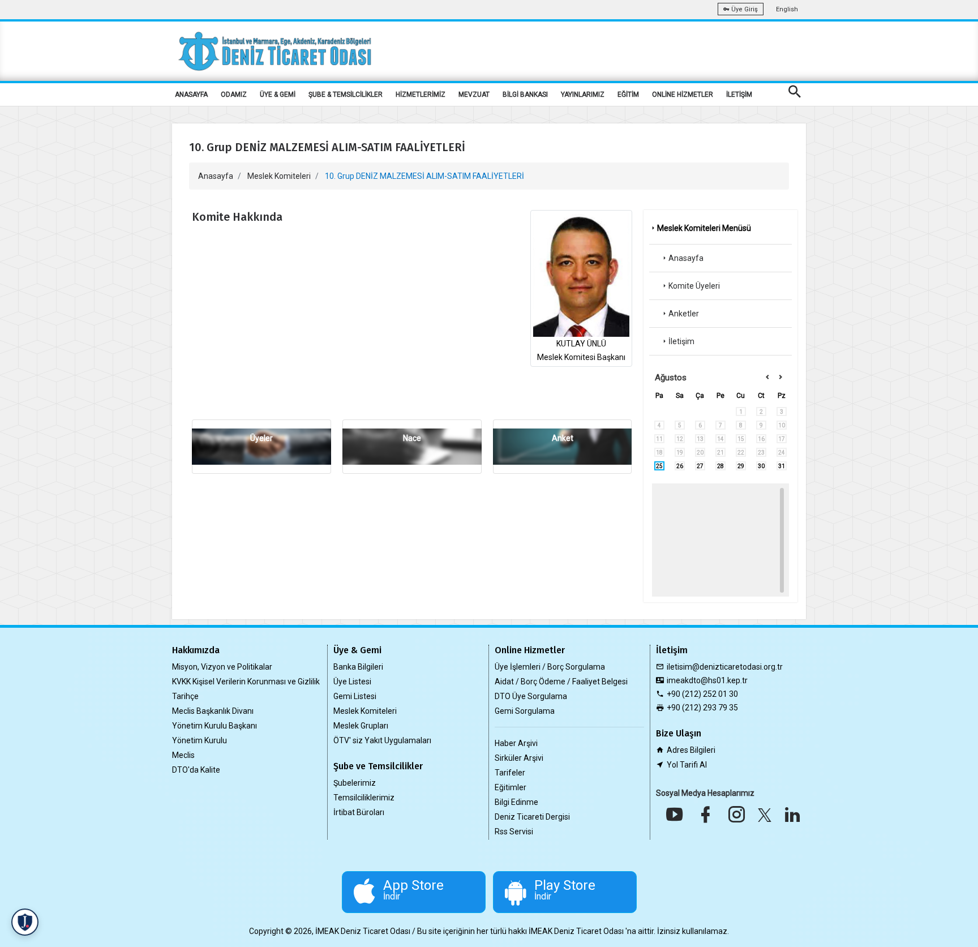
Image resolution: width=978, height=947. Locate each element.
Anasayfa (215, 176)
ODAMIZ (234, 94)
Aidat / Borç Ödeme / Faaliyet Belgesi (561, 681)
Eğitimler (510, 787)
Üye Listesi (352, 681)
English (787, 9)
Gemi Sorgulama (525, 710)
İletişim (681, 341)
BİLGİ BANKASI (525, 94)
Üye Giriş (744, 9)
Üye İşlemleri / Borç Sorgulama (550, 666)
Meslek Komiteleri (279, 176)
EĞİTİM (628, 94)
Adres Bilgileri (691, 750)
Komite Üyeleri (694, 285)
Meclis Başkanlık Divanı (213, 710)
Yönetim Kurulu (199, 740)
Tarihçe (185, 696)
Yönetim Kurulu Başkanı (214, 725)
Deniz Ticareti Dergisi (532, 816)
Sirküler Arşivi (519, 757)
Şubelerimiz (354, 782)
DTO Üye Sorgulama (531, 696)
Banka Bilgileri (358, 666)
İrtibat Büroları (358, 812)
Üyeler (261, 438)
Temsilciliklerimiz (363, 797)
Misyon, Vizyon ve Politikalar (222, 666)
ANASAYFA (191, 94)
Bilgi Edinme (516, 802)
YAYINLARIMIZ (582, 94)
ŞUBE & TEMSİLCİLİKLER (345, 94)
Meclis (183, 755)
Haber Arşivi (516, 743)
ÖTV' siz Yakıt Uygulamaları (382, 740)
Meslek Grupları (360, 725)
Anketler (683, 313)
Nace (412, 438)
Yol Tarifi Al (687, 764)
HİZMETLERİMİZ (420, 94)
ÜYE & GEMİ (277, 94)
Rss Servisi (514, 831)
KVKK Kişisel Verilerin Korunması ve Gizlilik (246, 681)
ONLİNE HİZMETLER (682, 94)
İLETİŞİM (739, 94)
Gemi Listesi (354, 696)
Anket (562, 438)
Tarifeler (510, 772)
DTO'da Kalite (196, 769)
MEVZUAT (474, 94)
